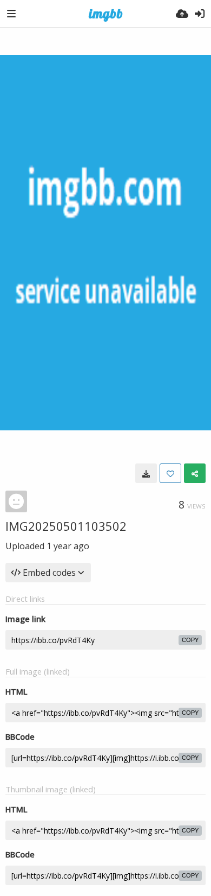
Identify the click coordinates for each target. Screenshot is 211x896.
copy (190, 640)
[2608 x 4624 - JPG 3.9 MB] (146, 473)
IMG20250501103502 (66, 526)
